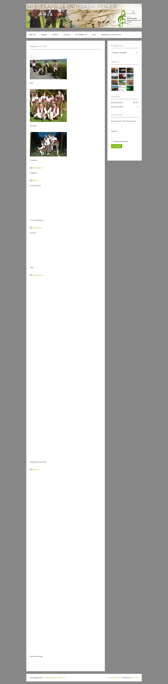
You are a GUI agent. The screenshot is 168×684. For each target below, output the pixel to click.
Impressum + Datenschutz (111, 35)
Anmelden (117, 146)
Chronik (67, 35)
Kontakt (55, 35)
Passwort (114, 131)
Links (94, 35)
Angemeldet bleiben (121, 141)
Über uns (32, 35)
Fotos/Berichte (81, 35)
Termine (44, 35)
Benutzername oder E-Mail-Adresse (123, 121)
